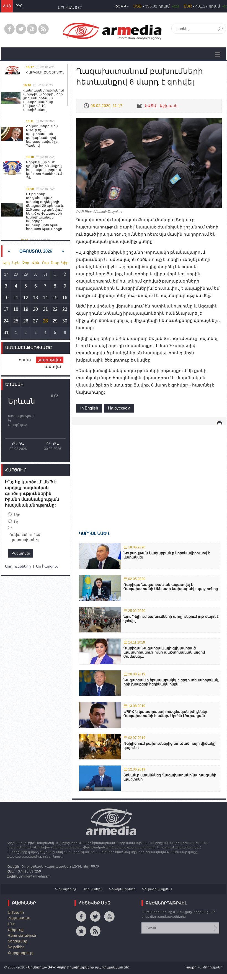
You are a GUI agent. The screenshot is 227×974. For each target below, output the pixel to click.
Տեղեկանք (17, 941)
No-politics (16, 947)
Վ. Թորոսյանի (210, 967)
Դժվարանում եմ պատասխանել (24, 537)
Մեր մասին (92, 889)
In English (89, 408)
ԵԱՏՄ (150, 105)
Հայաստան (19, 918)
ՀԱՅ (7, 6)
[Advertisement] (149, 470)
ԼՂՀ (11, 924)
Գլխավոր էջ (65, 889)
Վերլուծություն (22, 935)
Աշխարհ (168, 105)
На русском (119, 408)
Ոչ (16, 521)
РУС (19, 6)
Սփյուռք (16, 930)
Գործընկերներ (122, 889)
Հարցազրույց (20, 953)
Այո (17, 515)
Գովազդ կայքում (157, 889)
